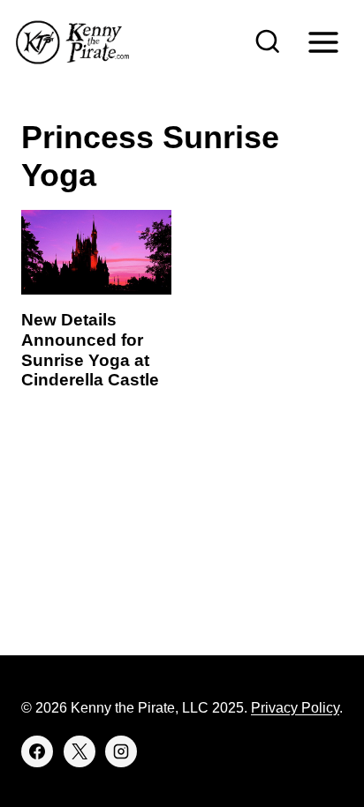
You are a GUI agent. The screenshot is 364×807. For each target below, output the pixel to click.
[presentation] (96, 252)
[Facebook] (37, 751)
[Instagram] (121, 751)
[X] (79, 751)
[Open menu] (323, 41)
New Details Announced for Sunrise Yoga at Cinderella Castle (90, 349)
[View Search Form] (268, 42)
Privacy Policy (295, 707)
